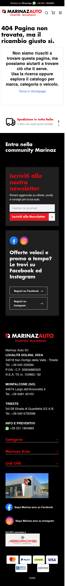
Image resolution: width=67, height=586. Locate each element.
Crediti (32, 577)
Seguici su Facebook (28, 291)
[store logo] (22, 13)
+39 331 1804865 (32, 3)
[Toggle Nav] (60, 13)
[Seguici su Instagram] (9, 521)
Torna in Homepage (32, 91)
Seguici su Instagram (28, 303)
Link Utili (13, 463)
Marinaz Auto (17, 452)
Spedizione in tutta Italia (35, 119)
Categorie (14, 440)
